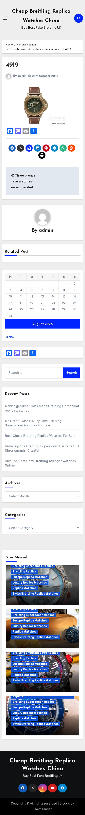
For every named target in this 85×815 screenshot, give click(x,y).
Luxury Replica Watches (29, 582)
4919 (12, 65)
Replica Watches (24, 588)
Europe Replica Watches (29, 577)
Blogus (65, 803)
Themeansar (42, 809)
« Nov (10, 337)
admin (22, 75)
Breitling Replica (24, 571)
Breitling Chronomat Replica (32, 566)
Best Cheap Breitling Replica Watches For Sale (40, 436)
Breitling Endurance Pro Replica (35, 652)
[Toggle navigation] (5, 18)
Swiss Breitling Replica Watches (35, 593)
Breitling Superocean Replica (33, 615)
